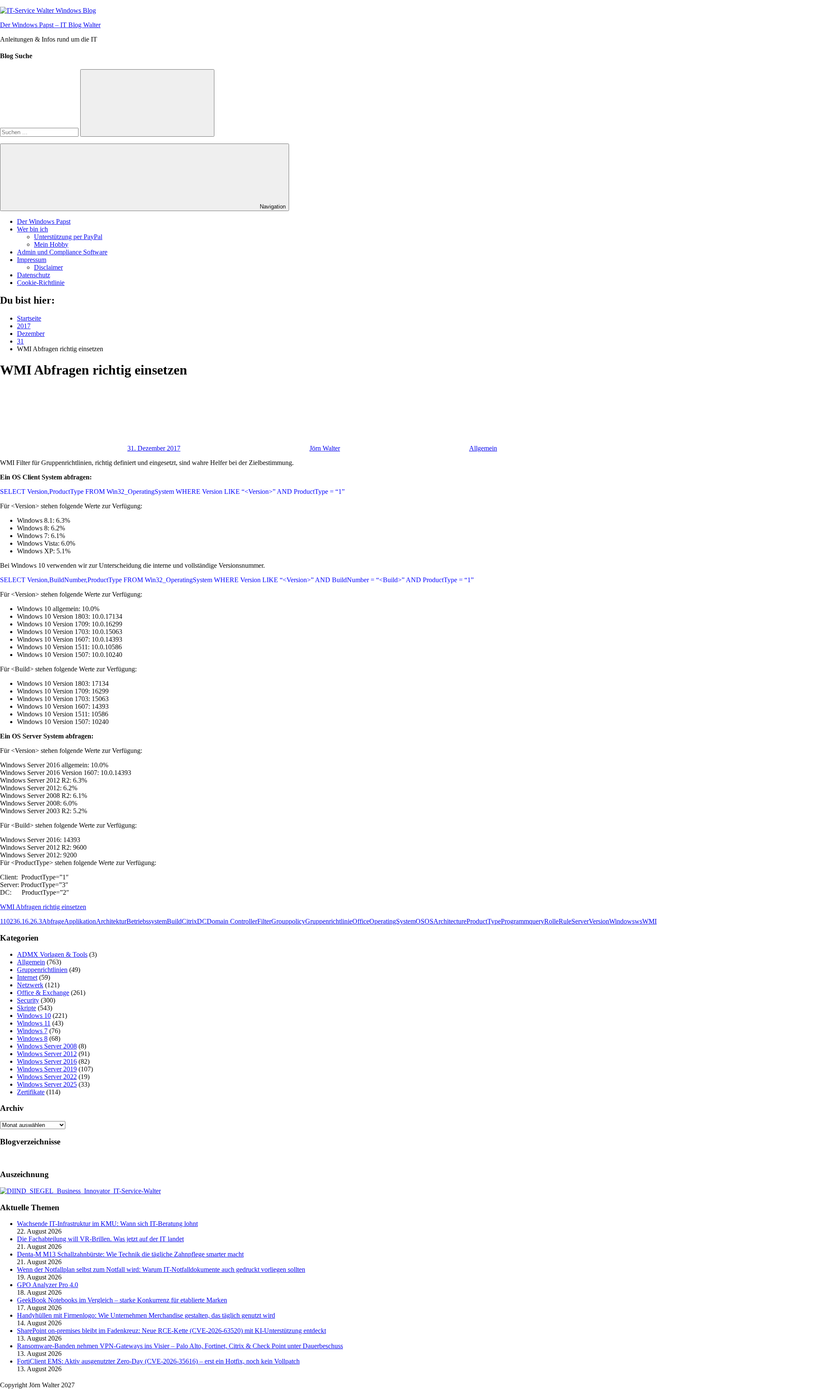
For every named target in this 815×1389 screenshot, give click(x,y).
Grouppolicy (288, 921)
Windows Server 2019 (47, 1069)
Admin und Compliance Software (62, 252)
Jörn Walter (324, 448)
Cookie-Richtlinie (41, 282)
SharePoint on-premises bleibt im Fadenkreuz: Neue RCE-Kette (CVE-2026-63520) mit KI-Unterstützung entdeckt (171, 1330)
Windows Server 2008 (47, 1046)
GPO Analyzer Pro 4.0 (47, 1284)
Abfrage (53, 921)
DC (202, 921)
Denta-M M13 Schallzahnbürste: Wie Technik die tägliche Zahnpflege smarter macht (130, 1254)
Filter (264, 921)
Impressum (31, 259)
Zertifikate (31, 1092)
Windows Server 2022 (47, 1076)
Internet (27, 977)
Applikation (80, 921)
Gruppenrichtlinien (42, 969)
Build (174, 921)
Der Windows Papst (43, 221)
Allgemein (483, 448)
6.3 (38, 921)
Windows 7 (32, 1030)
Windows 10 (34, 1015)
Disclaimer (48, 267)
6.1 (21, 921)
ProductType (484, 921)
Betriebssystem (146, 921)
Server (580, 921)
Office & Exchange (43, 992)
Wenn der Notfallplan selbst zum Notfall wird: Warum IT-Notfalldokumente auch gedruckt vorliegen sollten (161, 1269)
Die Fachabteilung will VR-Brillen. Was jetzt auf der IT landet (100, 1238)
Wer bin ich (32, 229)
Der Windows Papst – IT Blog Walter (50, 24)
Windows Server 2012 (47, 1053)
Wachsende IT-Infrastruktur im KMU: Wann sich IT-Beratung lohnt (107, 1223)
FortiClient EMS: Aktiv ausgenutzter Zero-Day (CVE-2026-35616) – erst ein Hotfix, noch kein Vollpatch (158, 1361)
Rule (565, 921)
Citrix (189, 921)
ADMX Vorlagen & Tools (52, 954)
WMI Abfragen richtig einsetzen (43, 906)
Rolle (551, 921)
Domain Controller (232, 921)
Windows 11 (34, 1023)
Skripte (26, 1007)
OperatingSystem (392, 921)
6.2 (29, 921)
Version (599, 921)
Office (360, 921)
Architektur (111, 921)
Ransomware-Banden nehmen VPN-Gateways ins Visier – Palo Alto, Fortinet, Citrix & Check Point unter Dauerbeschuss (180, 1346)
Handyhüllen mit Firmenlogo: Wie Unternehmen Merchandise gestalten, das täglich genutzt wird (146, 1315)
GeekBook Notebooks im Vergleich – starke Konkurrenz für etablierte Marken (122, 1300)
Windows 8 (32, 1038)
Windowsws (625, 921)
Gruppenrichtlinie (328, 921)
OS (420, 921)
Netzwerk (30, 985)
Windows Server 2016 (47, 1061)
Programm (515, 921)
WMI (649, 921)
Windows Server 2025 (47, 1084)
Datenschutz (33, 275)
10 (6, 921)
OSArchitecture (445, 921)
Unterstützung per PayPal (68, 236)
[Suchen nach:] (40, 131)
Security (28, 1000)
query (536, 921)
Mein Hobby (51, 244)
